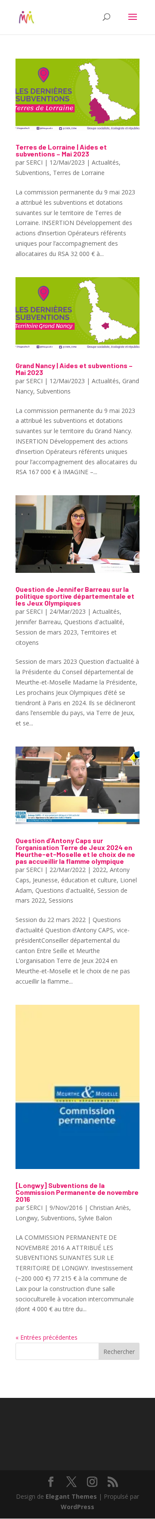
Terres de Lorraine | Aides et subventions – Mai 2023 (61, 150)
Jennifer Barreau (38, 622)
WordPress (77, 1507)
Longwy (26, 1218)
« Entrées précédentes (47, 1337)
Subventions (33, 173)
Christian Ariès (109, 1207)
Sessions (61, 900)
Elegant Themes (71, 1496)
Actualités (105, 162)
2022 (99, 870)
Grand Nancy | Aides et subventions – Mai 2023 (74, 368)
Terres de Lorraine (79, 173)
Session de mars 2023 (46, 632)
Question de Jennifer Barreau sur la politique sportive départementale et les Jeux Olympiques (75, 596)
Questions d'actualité (93, 622)
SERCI (34, 162)
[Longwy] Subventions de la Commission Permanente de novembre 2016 (77, 1192)
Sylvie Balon (95, 1218)
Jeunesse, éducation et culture (75, 880)
